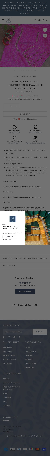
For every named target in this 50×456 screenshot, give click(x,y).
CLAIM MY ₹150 (9, 236)
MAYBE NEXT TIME (7, 239)
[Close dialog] (49, 212)
